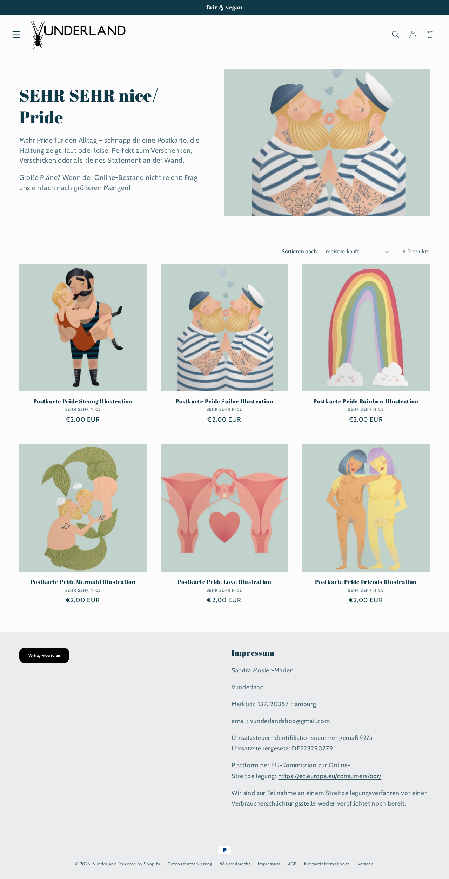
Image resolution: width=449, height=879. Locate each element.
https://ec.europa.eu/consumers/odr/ (329, 776)
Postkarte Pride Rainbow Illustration (365, 401)
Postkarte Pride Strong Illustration (83, 401)
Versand (366, 863)
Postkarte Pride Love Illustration (224, 582)
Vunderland (105, 863)
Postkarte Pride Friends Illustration (366, 582)
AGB (292, 863)
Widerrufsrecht (235, 863)
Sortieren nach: (300, 251)
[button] (16, 34)
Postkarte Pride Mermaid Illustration (83, 582)
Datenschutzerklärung (190, 863)
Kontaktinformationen (327, 863)
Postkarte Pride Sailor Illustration (224, 401)
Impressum (269, 863)
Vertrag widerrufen (44, 655)
